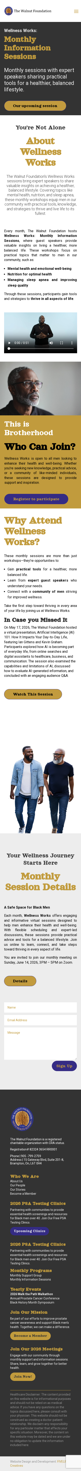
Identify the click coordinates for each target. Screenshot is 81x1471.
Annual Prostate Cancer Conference (35, 1298)
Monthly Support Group (26, 1275)
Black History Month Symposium (32, 1302)
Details (20, 981)
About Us (16, 1181)
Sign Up (64, 1066)
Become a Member (23, 1193)
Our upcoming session (35, 106)
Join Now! (23, 1376)
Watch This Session (33, 694)
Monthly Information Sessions (30, 1279)
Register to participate (36, 499)
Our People (17, 1185)
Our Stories (17, 1189)
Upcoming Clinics (29, 1231)
